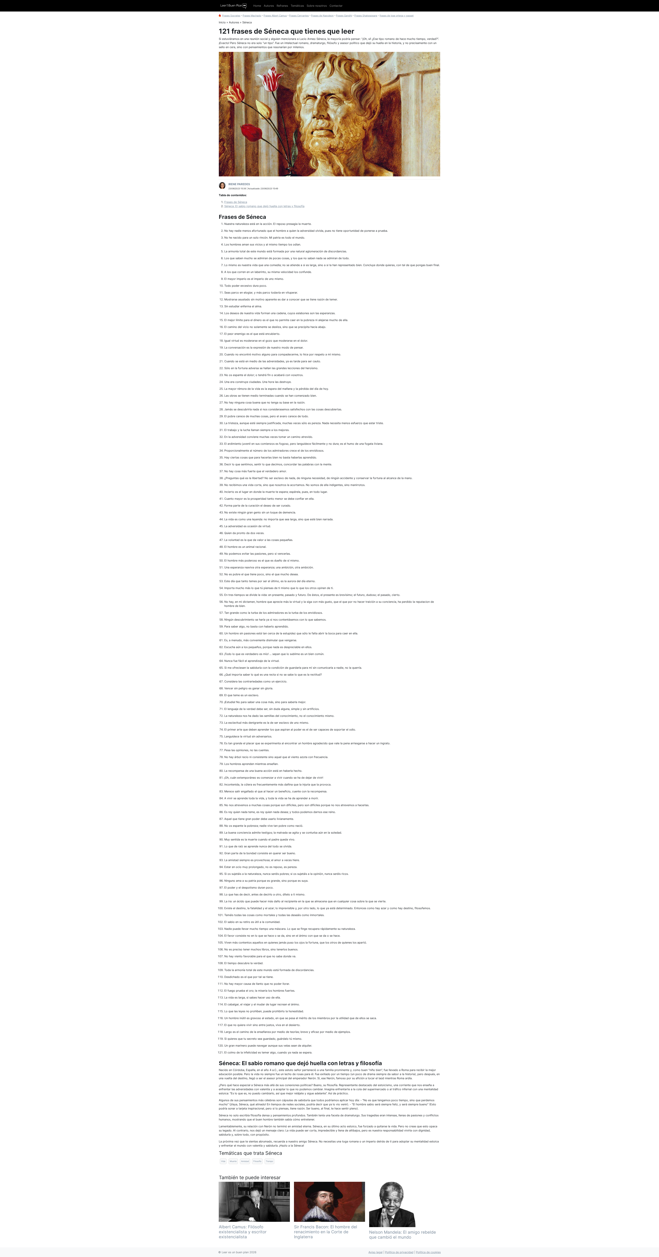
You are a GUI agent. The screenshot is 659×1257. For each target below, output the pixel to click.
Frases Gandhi (344, 15)
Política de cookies (428, 1252)
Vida (223, 1161)
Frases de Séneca (235, 202)
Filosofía (257, 1161)
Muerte (233, 1161)
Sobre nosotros (317, 5)
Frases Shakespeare (365, 15)
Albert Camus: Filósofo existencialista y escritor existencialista (243, 1231)
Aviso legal (375, 1252)
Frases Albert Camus (275, 15)
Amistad (245, 1161)
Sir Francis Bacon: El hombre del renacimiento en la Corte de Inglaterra (325, 1231)
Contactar (336, 5)
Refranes (282, 5)
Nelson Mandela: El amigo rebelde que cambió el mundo (402, 1235)
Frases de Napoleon (322, 15)
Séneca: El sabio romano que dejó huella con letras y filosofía (264, 206)
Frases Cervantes (299, 15)
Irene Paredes (239, 184)
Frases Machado (252, 15)
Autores (269, 5)
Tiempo (269, 1161)
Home (257, 5)
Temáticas (297, 5)
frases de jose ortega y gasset (397, 15)
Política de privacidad (399, 1252)
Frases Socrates (231, 15)
